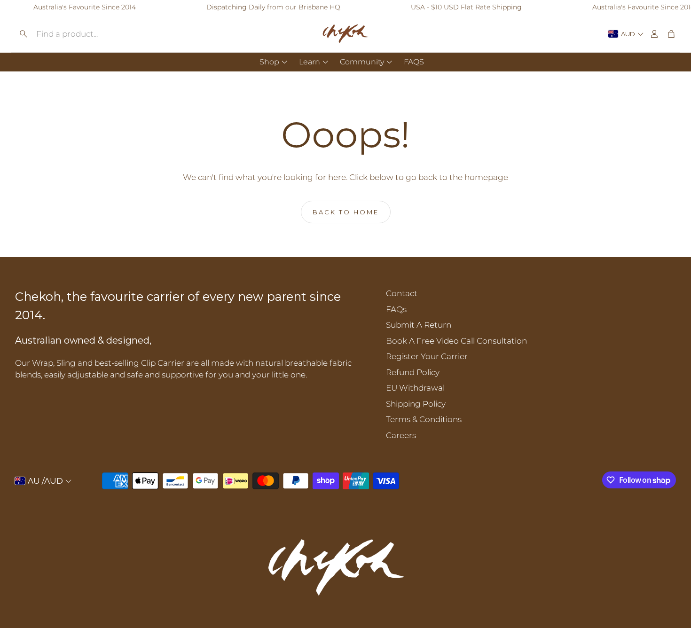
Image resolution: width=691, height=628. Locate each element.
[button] (86, 34)
